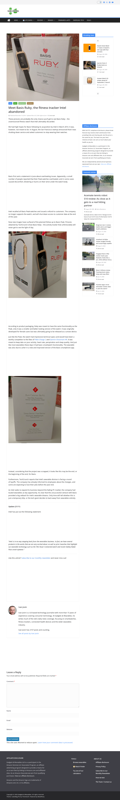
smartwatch (22, 103)
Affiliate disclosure (102, 762)
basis (10, 103)
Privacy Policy (101, 767)
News (16, 20)
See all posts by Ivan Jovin (28, 633)
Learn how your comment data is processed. (55, 742)
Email (8, 720)
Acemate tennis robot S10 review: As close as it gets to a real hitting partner (97, 200)
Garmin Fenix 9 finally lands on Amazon (102, 65)
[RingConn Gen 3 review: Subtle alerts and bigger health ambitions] (88, 229)
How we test (100, 778)
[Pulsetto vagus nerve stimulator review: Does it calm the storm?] (88, 289)
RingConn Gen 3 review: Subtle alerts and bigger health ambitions (103, 227)
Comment (11, 681)
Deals (89, 20)
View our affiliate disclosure (24, 776)
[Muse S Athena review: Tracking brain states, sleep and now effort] (88, 274)
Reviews (40, 20)
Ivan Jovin (44, 115)
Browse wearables (79, 762)
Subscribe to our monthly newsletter (35, 558)
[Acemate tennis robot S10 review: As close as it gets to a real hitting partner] (97, 184)
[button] (19, 20)
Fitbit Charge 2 (40, 339)
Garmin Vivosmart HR (58, 339)
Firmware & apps (64, 20)
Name (9, 711)
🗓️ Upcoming (27, 20)
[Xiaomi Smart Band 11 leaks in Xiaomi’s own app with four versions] (89, 48)
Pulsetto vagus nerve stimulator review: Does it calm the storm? (103, 286)
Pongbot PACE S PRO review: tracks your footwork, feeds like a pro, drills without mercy (103, 257)
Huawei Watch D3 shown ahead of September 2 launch (103, 80)
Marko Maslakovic (101, 209)
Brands (50, 20)
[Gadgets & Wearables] (8, 20)
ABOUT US (97, 759)
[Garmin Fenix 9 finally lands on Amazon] (89, 65)
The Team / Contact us (104, 782)
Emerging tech (78, 20)
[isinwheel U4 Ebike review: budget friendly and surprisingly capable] (88, 244)
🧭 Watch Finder (79, 767)
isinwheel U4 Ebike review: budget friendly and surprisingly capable (104, 241)
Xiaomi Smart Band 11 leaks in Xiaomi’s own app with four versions (103, 49)
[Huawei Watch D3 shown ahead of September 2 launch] (89, 80)
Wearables (30, 103)
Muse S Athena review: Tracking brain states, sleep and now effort (103, 272)
